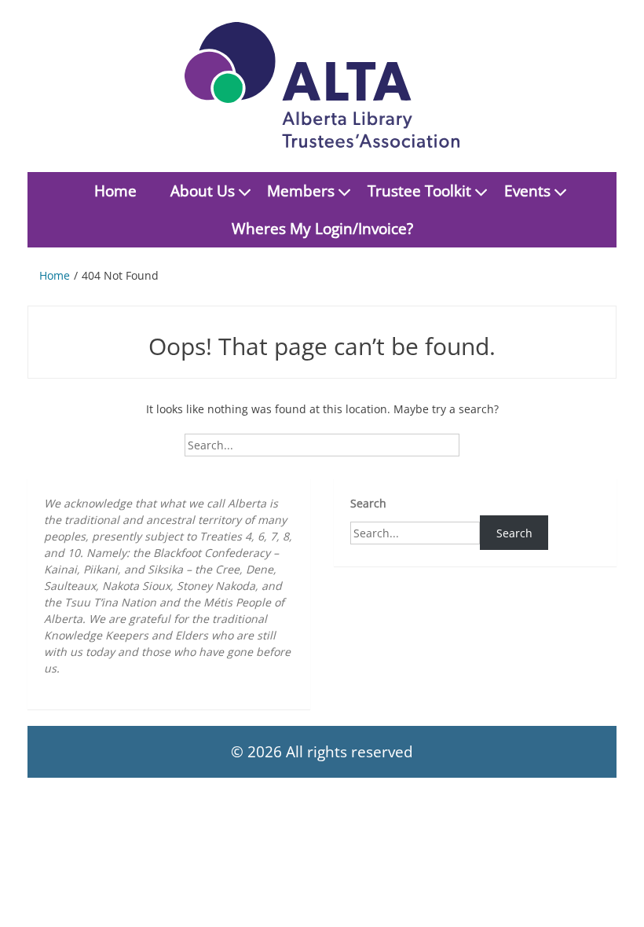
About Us (202, 191)
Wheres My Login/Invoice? (322, 228)
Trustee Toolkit (419, 191)
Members (301, 191)
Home (115, 191)
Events (527, 191)
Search (368, 503)
